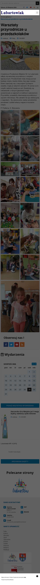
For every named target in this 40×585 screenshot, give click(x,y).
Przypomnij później (5, 579)
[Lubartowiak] (12, 12)
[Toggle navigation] (37, 12)
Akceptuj (11, 579)
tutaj (25, 577)
